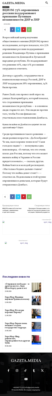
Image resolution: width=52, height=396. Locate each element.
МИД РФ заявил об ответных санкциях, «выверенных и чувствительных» (12, 210)
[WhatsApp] (29, 29)
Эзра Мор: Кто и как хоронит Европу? (14, 311)
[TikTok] (25, 371)
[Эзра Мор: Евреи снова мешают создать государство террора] (36, 327)
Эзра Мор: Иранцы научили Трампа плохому (17, 298)
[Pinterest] (23, 29)
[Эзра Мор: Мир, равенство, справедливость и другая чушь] (36, 340)
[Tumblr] (33, 371)
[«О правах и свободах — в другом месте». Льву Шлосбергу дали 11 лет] (36, 287)
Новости (6, 7)
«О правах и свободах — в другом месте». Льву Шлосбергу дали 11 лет (17, 286)
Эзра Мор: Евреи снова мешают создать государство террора (16, 325)
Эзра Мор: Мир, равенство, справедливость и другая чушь (17, 339)
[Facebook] (12, 29)
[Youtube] (26, 379)
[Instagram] (17, 371)
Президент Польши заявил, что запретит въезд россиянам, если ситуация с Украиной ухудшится (38, 210)
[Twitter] (18, 29)
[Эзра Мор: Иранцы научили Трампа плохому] (36, 300)
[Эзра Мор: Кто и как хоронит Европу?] (36, 313)
